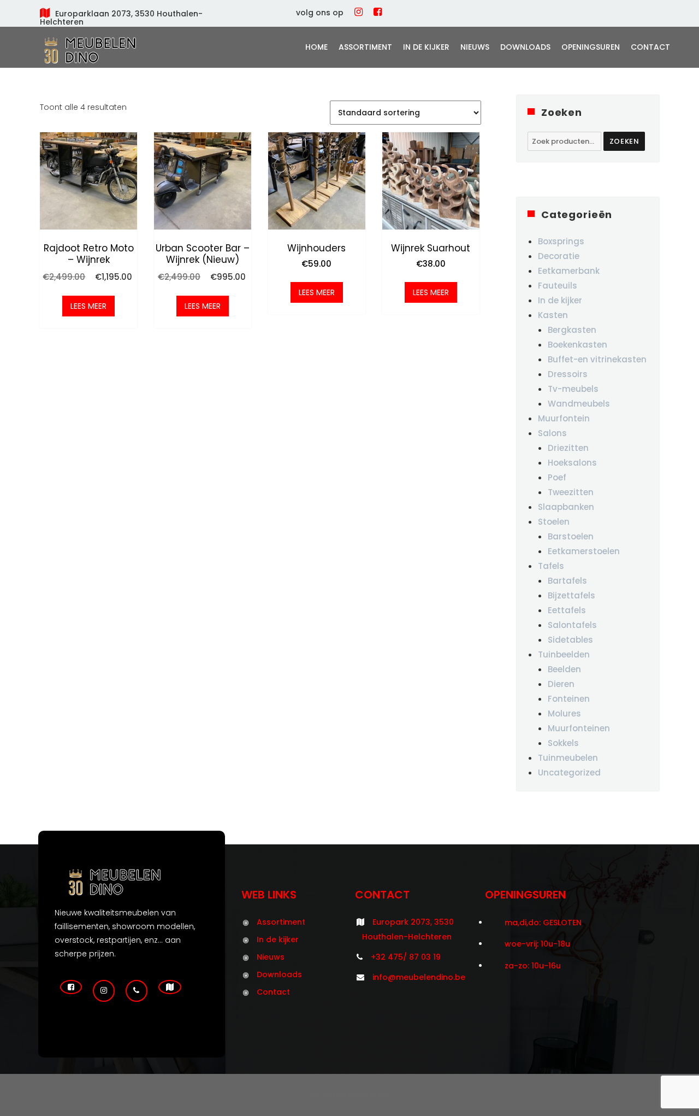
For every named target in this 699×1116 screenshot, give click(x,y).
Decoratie (558, 256)
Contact (650, 47)
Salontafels (572, 625)
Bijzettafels (571, 595)
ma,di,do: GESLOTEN (543, 922)
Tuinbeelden (564, 654)
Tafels (551, 566)
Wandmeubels (579, 403)
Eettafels (567, 610)
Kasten (553, 315)
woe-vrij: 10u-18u (537, 943)
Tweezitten (571, 492)
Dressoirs (568, 374)
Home (316, 47)
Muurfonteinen (579, 728)
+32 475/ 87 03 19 (406, 956)
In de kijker (426, 47)
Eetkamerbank (569, 271)
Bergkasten (572, 330)
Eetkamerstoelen (584, 551)
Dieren (561, 684)
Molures (564, 713)
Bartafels (567, 580)
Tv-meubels (573, 389)
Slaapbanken (566, 507)
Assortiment (365, 47)
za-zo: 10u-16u (533, 965)
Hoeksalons (572, 462)
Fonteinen (569, 698)
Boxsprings (561, 241)
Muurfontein (564, 418)
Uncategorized (569, 772)
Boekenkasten (577, 344)
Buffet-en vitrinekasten (597, 359)
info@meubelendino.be (418, 977)
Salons (552, 433)
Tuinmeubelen (568, 757)
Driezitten (568, 448)
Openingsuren (590, 47)
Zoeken (624, 141)
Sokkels (563, 743)
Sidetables (570, 639)
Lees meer (88, 306)
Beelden (564, 669)
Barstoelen (571, 536)
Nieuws (474, 47)
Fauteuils (557, 285)
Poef (557, 477)
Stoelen (554, 521)
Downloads (525, 47)
